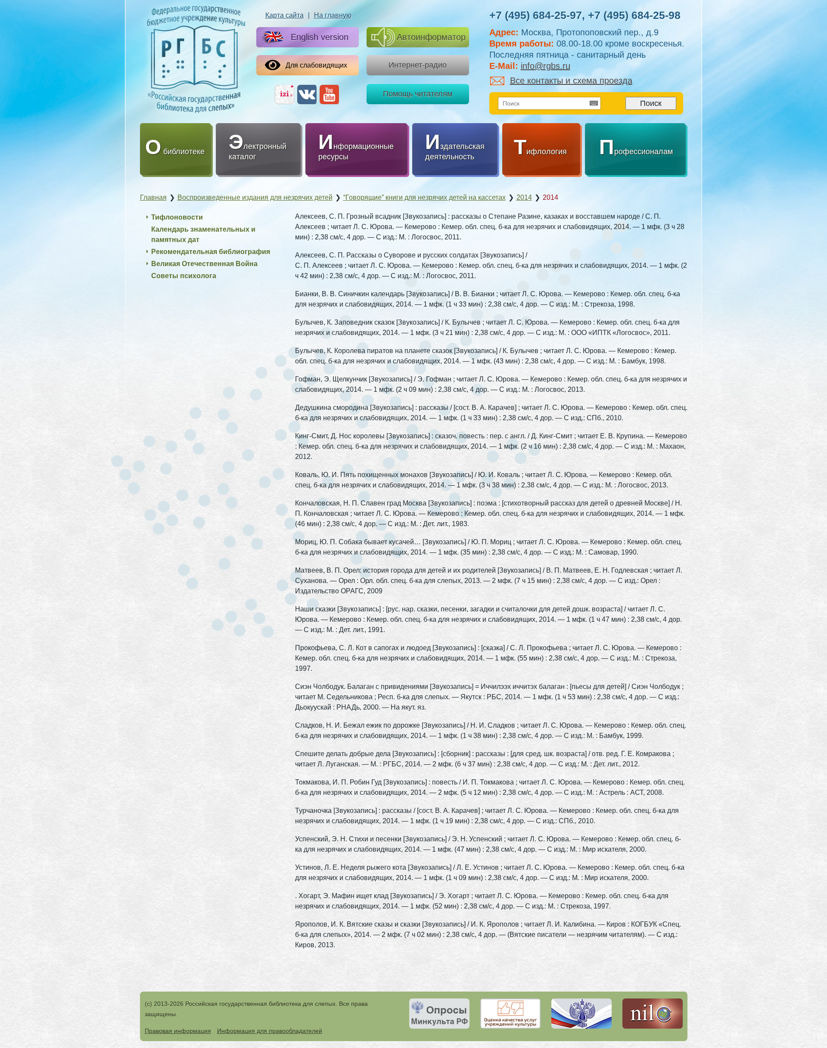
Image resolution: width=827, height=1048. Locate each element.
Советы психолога (183, 275)
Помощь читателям (417, 94)
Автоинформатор (431, 37)
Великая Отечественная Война (204, 263)
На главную (332, 15)
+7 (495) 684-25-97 (535, 15)
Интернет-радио (418, 65)
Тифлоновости (177, 217)
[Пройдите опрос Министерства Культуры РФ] (439, 1013)
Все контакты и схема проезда (571, 80)
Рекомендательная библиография (210, 251)
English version (319, 37)
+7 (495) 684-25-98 (634, 15)
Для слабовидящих (316, 65)
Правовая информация (178, 1030)
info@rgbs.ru (545, 66)
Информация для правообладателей (269, 1030)
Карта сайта (284, 15)
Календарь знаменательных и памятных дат (203, 234)
